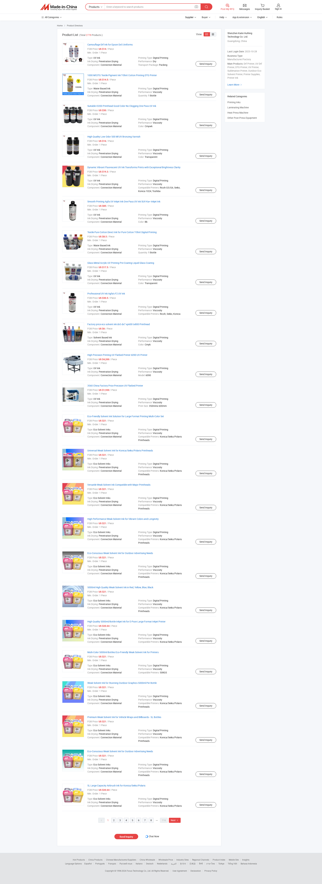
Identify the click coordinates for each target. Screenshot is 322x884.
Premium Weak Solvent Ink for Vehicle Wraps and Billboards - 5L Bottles (124, 717)
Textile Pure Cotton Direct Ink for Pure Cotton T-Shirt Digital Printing (122, 232)
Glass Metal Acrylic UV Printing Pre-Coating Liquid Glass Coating (120, 262)
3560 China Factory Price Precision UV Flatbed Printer (115, 385)
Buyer (205, 17)
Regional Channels (200, 859)
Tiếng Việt (232, 863)
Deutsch (149, 863)
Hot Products (79, 859)
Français (112, 863)
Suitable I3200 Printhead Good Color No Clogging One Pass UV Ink (121, 105)
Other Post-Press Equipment (242, 117)
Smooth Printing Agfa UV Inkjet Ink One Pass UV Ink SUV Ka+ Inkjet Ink (123, 201)
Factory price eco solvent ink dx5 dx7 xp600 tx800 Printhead (118, 324)
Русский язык (126, 863)
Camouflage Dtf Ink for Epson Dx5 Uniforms (110, 44)
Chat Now (154, 836)
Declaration (196, 870)
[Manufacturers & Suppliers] (58, 6)
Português (100, 863)
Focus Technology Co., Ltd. (139, 870)
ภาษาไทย (210, 863)
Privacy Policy (210, 870)
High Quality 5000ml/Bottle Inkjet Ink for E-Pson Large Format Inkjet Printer (126, 621)
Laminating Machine (238, 107)
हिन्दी (201, 863)
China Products (95, 859)
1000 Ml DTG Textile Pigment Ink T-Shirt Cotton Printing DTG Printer (122, 75)
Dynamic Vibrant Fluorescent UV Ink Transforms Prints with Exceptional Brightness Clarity (133, 167)
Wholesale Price (165, 859)
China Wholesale (147, 859)
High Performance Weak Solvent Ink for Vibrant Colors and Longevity (123, 518)
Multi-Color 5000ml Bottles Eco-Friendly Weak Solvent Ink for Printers (123, 652)
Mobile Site (234, 859)
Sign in (278, 8)
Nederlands (162, 863)
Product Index (219, 859)
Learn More (235, 84)
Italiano (139, 863)
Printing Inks (233, 102)
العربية (173, 863)
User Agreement (180, 870)
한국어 (183, 863)
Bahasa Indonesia (249, 863)
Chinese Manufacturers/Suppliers (121, 859)
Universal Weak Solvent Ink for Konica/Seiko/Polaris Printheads (120, 450)
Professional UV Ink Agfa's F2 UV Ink (106, 293)
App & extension (240, 17)
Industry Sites (182, 859)
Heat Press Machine (237, 112)
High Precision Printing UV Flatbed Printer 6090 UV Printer (117, 354)
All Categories (52, 17)
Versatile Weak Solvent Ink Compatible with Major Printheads (118, 484)
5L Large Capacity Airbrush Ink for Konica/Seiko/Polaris (116, 785)
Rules (279, 17)
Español (88, 863)
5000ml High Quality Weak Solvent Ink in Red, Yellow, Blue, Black (120, 587)
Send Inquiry (205, 63)
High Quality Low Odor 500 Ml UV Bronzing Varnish (113, 136)
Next (175, 820)
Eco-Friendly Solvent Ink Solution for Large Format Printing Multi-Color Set (125, 416)
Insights (245, 859)
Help (222, 17)
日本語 (193, 863)
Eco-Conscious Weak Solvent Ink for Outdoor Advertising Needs (120, 553)
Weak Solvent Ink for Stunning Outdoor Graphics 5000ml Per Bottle (122, 682)
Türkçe (221, 863)
